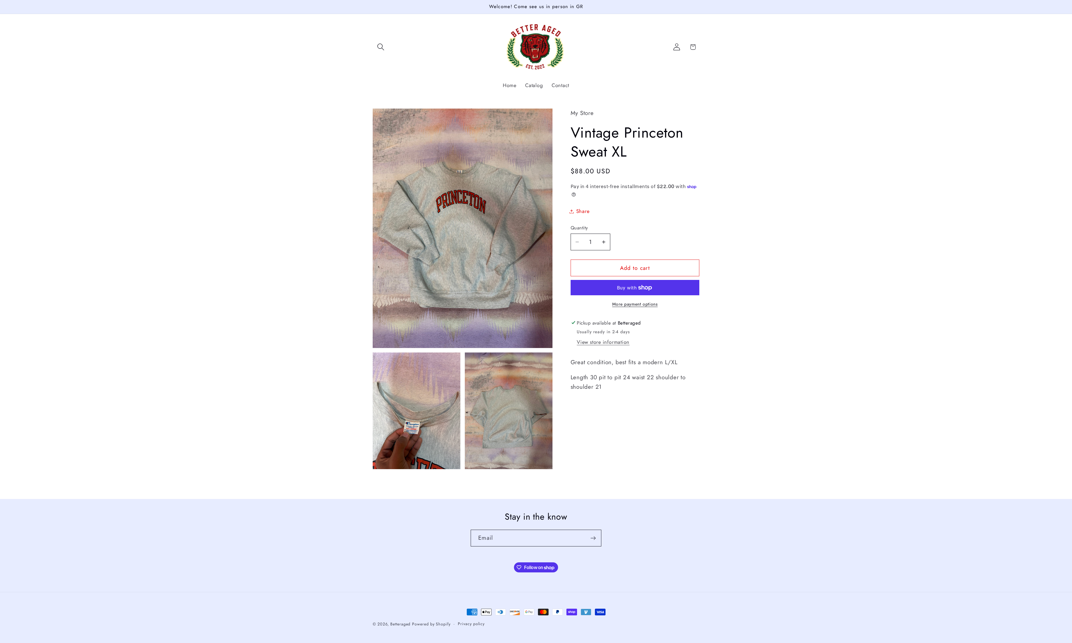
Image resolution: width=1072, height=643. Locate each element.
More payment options (635, 304)
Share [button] (583, 211)
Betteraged (400, 624)
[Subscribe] (593, 538)
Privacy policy (471, 624)
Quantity (579, 228)
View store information (603, 342)
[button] (381, 47)
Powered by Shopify (431, 624)
